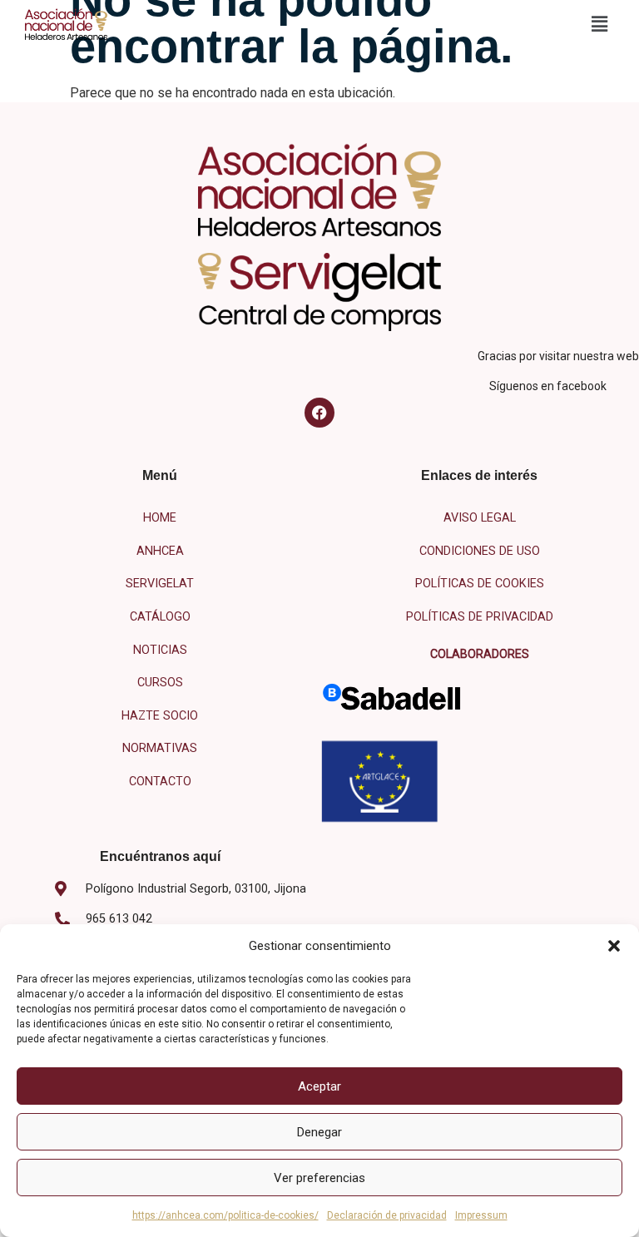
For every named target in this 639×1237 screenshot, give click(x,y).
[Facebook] (319, 413)
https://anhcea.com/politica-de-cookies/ (225, 1215)
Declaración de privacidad (387, 1215)
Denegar (319, 1132)
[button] (614, 946)
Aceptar (319, 1086)
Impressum (481, 1215)
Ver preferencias (319, 1177)
